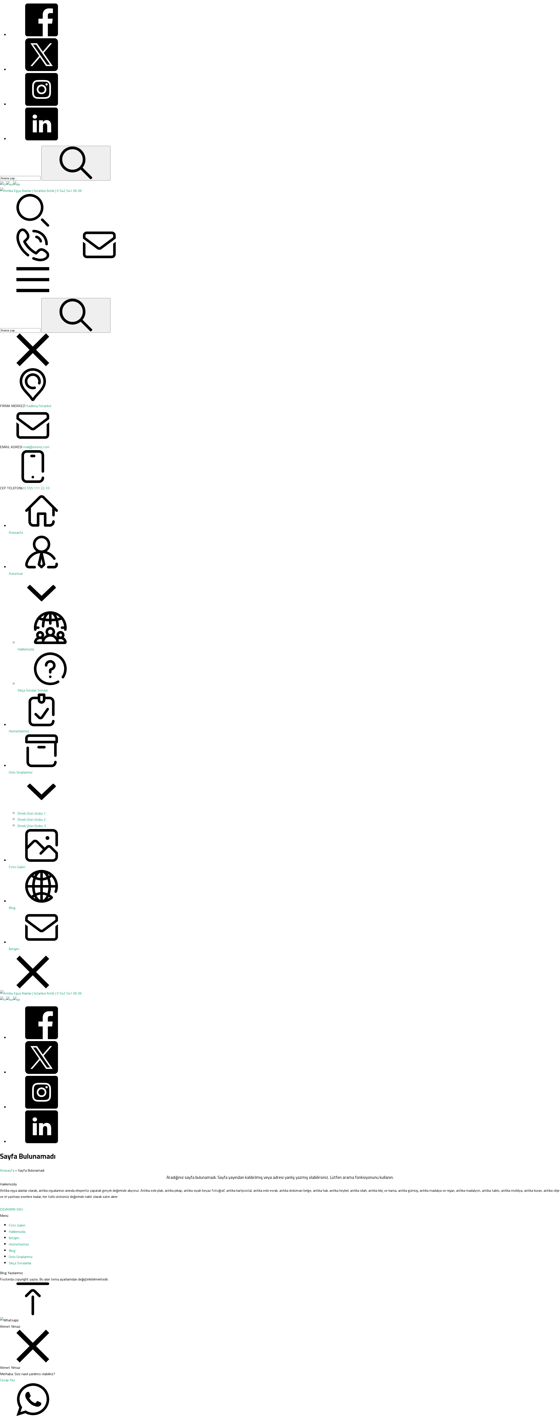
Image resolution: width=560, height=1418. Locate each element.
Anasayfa (7, 1170)
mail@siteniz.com (36, 447)
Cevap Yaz (7, 1380)
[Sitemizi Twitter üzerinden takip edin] (41, 69)
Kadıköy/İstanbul (38, 405)
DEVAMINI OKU (11, 1209)
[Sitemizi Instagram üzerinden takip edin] (41, 104)
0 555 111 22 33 (36, 488)
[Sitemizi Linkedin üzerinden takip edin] (41, 139)
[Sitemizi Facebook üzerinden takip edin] (41, 35)
